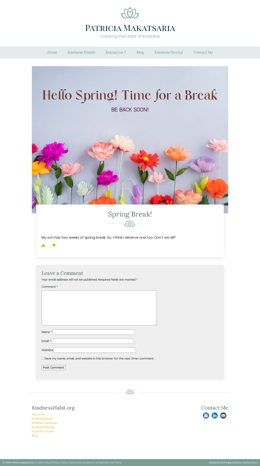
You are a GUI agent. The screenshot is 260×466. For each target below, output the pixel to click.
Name (47, 332)
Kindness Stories (169, 52)
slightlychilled (249, 462)
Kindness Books (42, 419)
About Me (38, 414)
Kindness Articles (43, 427)
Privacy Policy (59, 462)
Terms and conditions (81, 462)
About (52, 52)
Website (47, 350)
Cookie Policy (42, 462)
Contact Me (203, 52)
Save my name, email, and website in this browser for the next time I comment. (99, 358)
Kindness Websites (44, 423)
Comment (50, 287)
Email (46, 341)
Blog (140, 52)
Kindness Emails (81, 52)
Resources (114, 52)
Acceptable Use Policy (109, 462)
